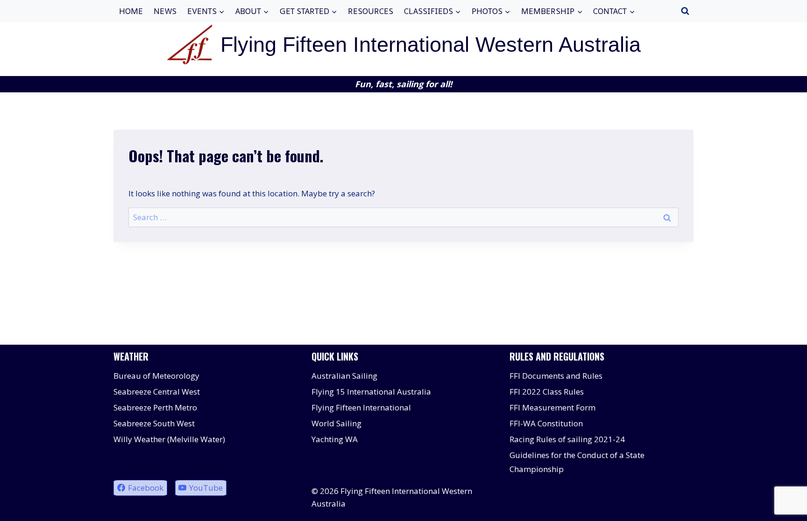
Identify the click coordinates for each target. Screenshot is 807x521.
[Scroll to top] (783, 506)
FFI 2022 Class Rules (547, 391)
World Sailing (336, 423)
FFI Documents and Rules (556, 375)
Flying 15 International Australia (371, 391)
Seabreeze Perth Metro (155, 407)
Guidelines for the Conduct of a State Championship (577, 462)
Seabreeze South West (154, 423)
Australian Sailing (344, 375)
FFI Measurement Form (552, 407)
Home (131, 11)
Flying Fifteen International (361, 407)
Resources (370, 11)
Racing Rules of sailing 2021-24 (567, 439)
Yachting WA (334, 439)
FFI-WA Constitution (546, 423)
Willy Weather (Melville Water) (169, 439)
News (165, 11)
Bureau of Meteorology (156, 375)
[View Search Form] (685, 11)
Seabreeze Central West (156, 391)
